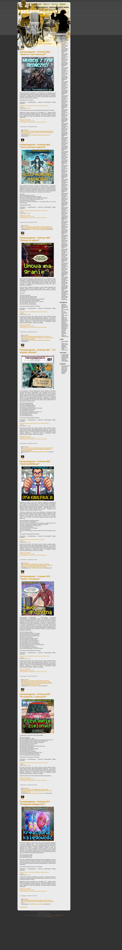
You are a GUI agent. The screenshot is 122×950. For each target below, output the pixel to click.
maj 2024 (63, 72)
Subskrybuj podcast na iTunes (27, 120)
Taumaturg (43, 566)
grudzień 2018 (64, 147)
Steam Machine (47, 449)
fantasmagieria (38, 336)
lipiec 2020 (63, 125)
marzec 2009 (64, 283)
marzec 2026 (64, 46)
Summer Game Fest (49, 901)
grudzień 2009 (64, 272)
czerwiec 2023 (64, 84)
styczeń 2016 (64, 187)
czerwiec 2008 (64, 294)
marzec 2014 (64, 213)
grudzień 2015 (64, 189)
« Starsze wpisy (23, 45)
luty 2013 (63, 228)
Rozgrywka (63, 371)
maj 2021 (63, 113)
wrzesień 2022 (64, 95)
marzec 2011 (64, 255)
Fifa (47, 336)
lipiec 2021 (63, 111)
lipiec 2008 (63, 293)
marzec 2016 (64, 185)
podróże (63, 326)
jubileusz (63, 317)
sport (62, 331)
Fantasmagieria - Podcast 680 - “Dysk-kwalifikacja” (35, 462)
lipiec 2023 (63, 83)
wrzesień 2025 (64, 53)
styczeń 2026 (64, 48)
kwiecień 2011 (64, 254)
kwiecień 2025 (64, 59)
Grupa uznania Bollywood (64, 345)
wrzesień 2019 (64, 137)
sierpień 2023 (64, 82)
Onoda (46, 337)
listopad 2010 (64, 259)
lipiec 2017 (63, 167)
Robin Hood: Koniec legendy (40, 565)
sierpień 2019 (64, 138)
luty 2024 (63, 75)
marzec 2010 (64, 269)
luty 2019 (63, 145)
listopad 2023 (64, 78)
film (38, 451)
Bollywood (63, 306)
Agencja (26, 680)
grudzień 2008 (64, 286)
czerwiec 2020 (64, 126)
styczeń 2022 (64, 104)
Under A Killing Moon (26, 450)
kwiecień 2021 (64, 114)
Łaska (38, 684)
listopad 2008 (64, 287)
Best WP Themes (59, 915)
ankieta (39, 229)
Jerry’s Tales (64, 367)
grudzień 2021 (64, 105)
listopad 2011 (64, 245)
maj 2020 (63, 127)
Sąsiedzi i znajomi (46, 682)
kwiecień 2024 (64, 73)
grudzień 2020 (64, 119)
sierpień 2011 (64, 250)
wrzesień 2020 (64, 123)
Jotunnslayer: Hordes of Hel (37, 337)
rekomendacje (35, 228)
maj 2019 (63, 141)
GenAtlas (26, 901)
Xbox (35, 684)
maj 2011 (63, 253)
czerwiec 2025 (64, 57)
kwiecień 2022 (64, 101)
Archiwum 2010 (64, 356)
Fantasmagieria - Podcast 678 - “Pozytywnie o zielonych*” (35, 695)
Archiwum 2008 (64, 354)
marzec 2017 (64, 171)
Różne (62, 329)
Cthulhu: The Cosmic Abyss (31, 131)
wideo (62, 335)
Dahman (26, 130)
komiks (63, 318)
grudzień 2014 (64, 203)
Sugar (46, 683)
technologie (63, 333)
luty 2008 (63, 298)
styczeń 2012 (64, 243)
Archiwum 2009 (64, 355)
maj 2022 (63, 99)
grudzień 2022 (64, 91)
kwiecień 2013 (64, 226)
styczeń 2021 (64, 118)
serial (45, 451)
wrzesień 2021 (64, 109)
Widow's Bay (30, 684)
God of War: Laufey (34, 901)
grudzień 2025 (64, 49)
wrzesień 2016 (64, 179)
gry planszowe (40, 135)
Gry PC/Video (32, 135)
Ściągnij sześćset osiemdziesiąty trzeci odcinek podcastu (33, 210)
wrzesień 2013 (64, 221)
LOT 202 (26, 227)
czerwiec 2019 (64, 140)
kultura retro (64, 320)
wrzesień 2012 (64, 235)
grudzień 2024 (64, 63)
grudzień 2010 (64, 258)
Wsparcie (63, 4)
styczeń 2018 (64, 160)
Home (21, 4)
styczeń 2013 (64, 229)
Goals (28, 337)
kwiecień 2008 (64, 296)
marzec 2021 (64, 116)
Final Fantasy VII (41, 680)
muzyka (63, 323)
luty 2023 (63, 89)
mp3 (27, 108)
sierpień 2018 (64, 152)
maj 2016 (63, 183)
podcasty (47, 135)
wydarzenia (40, 904)
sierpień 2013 (64, 222)
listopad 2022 (64, 92)
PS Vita (27, 565)
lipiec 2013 (63, 223)
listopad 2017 (64, 162)
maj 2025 (63, 58)
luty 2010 (63, 270)
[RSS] (68, 34)
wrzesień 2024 (64, 67)
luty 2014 (63, 214)
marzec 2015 (64, 199)
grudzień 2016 (64, 175)
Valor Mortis (24, 792)
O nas (27, 4)
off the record (64, 347)
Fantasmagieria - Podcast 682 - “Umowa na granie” (35, 239)
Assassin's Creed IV (29, 448)
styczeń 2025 (64, 62)
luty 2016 (63, 186)
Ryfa (41, 449)
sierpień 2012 (64, 236)
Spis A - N (46, 4)
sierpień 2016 (64, 180)
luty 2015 (63, 200)
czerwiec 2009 (64, 280)
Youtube (22, 107)
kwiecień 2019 (64, 142)
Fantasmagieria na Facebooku (27, 122)
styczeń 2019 (64, 146)
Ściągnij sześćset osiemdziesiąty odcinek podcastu (32, 539)
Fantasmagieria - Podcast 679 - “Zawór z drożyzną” (35, 577)
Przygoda (63, 328)
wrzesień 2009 (64, 277)
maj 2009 (63, 281)
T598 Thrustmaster (26, 339)
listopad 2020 (64, 120)
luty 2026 (63, 47)
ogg (29, 108)
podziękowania (48, 227)
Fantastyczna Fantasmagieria (64, 360)
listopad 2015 (64, 190)
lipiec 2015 (63, 195)
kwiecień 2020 (64, 128)
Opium (62, 348)
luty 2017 (63, 172)
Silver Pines (49, 790)
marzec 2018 (64, 157)
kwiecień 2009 (64, 282)
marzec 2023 (64, 88)
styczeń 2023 (64, 90)
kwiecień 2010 (64, 268)
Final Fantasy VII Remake (38, 564)
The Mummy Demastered (46, 132)
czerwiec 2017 (64, 168)
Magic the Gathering (43, 131)
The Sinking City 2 (25, 133)
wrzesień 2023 (64, 81)
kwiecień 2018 (64, 156)
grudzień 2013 (64, 216)
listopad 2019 (64, 134)
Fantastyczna (64, 307)
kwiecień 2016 (64, 184)
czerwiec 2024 (64, 70)
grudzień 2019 (64, 133)
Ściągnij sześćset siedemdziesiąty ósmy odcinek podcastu (34, 762)
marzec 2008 (64, 297)
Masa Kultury (64, 370)
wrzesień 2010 (64, 263)
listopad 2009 (64, 273)
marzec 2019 (64, 143)
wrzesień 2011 (64, 249)
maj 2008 (63, 295)
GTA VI (47, 680)
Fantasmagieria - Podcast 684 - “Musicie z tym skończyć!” (35, 53)
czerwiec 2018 (64, 154)
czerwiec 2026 (64, 43)
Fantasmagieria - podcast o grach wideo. (51, 7)
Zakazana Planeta (63, 373)
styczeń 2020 (64, 132)
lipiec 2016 (63, 181)
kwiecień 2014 (64, 212)
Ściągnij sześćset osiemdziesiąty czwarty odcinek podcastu (34, 105)
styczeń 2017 (64, 174)
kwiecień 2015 (64, 198)
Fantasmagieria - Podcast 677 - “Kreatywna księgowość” (35, 802)
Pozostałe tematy (36, 4)
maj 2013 (63, 225)
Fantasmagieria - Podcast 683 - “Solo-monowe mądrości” (35, 145)
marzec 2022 (64, 102)
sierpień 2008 (64, 292)
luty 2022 (63, 103)
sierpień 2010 (64, 264)
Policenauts (39, 682)
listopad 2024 (64, 64)
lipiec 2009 (63, 279)
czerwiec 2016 (64, 182)
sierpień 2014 (64, 208)
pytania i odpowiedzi (26, 228)
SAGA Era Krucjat (25, 132)
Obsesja (47, 564)
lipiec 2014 (63, 209)
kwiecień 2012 (64, 240)
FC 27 (43, 336)
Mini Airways (30, 790)
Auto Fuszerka (27, 789)
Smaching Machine (26, 683)
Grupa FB (44, 122)
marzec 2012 (64, 241)
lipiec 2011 (63, 251)
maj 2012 (63, 239)
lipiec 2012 (63, 237)
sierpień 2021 (64, 110)
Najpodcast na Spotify (25, 119)
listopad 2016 (64, 176)
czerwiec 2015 (64, 196)
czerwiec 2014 (64, 210)
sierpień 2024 (64, 68)
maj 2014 (63, 211)
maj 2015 (63, 197)
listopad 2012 (64, 232)
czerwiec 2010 (64, 266)
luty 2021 (63, 117)
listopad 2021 (64, 106)
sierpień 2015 (64, 194)
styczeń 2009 (64, 285)
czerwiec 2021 (64, 112)
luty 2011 (63, 256)
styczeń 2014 (64, 215)
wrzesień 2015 (64, 193)
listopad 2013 (64, 218)
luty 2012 (63, 242)
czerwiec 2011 (64, 252)
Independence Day (26, 682)
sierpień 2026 (64, 40)
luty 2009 (63, 284)
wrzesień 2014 (64, 207)
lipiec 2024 (63, 69)
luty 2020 (63, 131)
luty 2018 (63, 159)
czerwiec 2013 (64, 224)
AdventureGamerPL (65, 365)
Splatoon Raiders (35, 132)
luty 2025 (63, 61)
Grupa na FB (64, 343)
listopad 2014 (64, 204)
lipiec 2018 (63, 153)
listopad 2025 (64, 50)
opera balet (63, 324)
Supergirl (38, 566)
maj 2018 (63, 155)
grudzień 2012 (64, 230)
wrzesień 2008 (64, 291)
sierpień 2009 (64, 278)
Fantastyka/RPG (65, 309)
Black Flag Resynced (40, 448)
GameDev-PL (64, 366)
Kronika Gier (64, 369)
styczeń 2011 (64, 257)
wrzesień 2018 (64, 151)
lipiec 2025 (63, 55)
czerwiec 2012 (64, 238)
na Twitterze (38, 122)
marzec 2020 (64, 130)
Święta (62, 332)
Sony (48, 565)
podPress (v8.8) (48, 916)
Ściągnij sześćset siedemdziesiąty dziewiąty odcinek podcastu (35, 656)
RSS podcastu (64, 349)
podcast (51, 131)
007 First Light (27, 900)
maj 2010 (63, 267)
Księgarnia (63, 346)
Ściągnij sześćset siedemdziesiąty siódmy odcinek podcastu (34, 872)
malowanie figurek (63, 322)
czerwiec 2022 (64, 98)
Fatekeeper (24, 790)
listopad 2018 (64, 148)
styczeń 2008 (64, 299)
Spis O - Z (55, 4)
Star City (33, 683)
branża (25, 336)
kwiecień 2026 (64, 45)
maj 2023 (63, 86)
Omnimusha (37, 790)
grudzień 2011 (64, 244)
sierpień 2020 (64, 124)
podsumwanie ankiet (38, 227)
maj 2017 (63, 169)
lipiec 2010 (63, 265)
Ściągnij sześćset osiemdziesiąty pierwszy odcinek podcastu (34, 423)
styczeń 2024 (64, 76)
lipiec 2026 (63, 41)
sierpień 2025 (64, 54)
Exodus (33, 900)
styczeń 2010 (64, 271)
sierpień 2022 (64, 96)
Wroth (32, 339)
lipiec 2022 (63, 97)
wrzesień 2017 (64, 165)
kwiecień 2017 (64, 170)
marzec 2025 (64, 60)
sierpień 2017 (64, 166)
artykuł (62, 305)
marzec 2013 (64, 227)
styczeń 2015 (64, 201)
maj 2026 (63, 44)
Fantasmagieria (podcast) (64, 358)
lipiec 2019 (63, 139)
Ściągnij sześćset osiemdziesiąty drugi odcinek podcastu (33, 311)
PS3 (31, 565)
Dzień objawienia (36, 789)
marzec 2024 (64, 74)
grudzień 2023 (64, 77)
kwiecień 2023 (64, 87)
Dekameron (31, 336)
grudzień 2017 (64, 161)
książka (43, 229)
